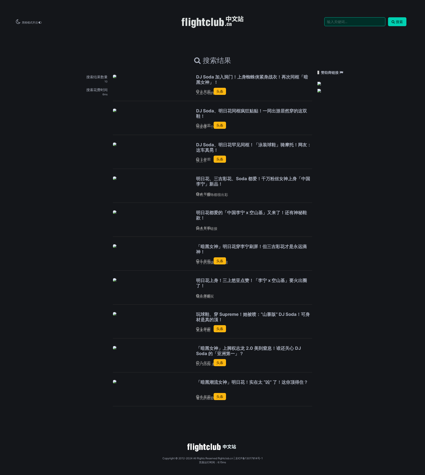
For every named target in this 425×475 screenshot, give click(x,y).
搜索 (399, 22)
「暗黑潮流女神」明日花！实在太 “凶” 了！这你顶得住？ (252, 382)
